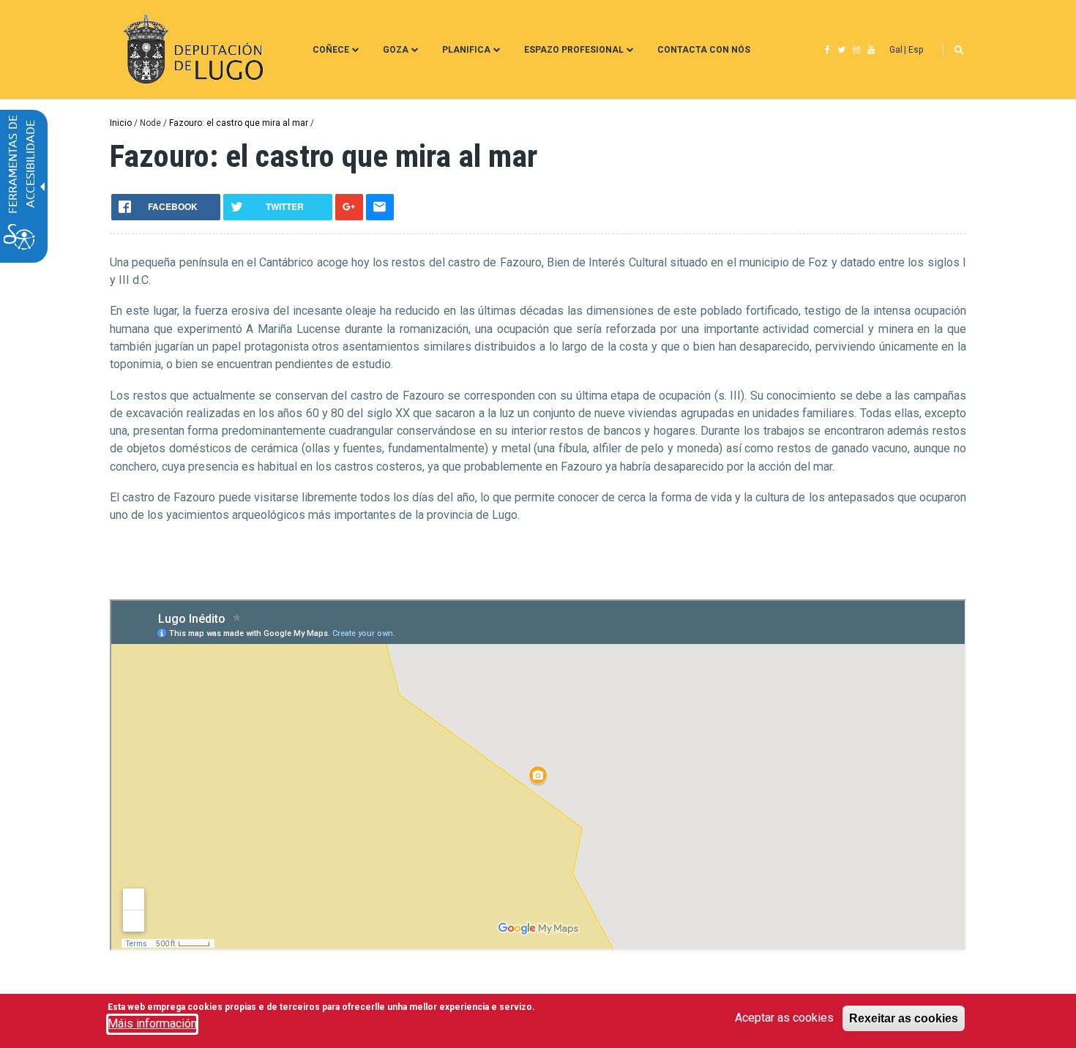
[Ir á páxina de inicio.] (191, 49)
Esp (915, 50)
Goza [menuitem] (395, 50)
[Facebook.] (827, 49)
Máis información (152, 1023)
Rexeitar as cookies (903, 1018)
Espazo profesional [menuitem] (574, 50)
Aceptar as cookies (784, 1018)
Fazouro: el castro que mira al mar (238, 123)
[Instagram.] (856, 49)
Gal (896, 50)
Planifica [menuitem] (466, 50)
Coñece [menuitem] (331, 50)
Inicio (121, 123)
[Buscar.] (958, 49)
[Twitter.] (841, 49)
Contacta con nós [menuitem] (703, 50)
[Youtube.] (871, 49)
